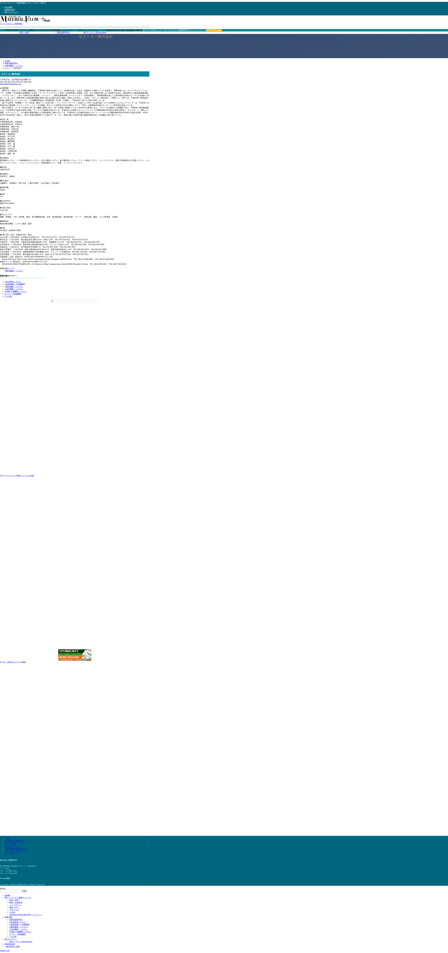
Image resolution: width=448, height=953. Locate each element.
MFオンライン (11, 939)
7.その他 (8, 296)
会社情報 (8, 7)
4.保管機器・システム (14, 289)
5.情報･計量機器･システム (16, 291)
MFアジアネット (12, 12)
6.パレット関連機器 (13, 294)
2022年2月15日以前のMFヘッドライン (25, 915)
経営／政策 (24, 32)
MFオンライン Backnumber (94, 32)
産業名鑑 (8, 917)
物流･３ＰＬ (14, 907)
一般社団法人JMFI (12, 947)
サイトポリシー (11, 853)
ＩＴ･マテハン (15, 905)
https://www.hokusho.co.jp (10, 84)
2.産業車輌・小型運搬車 (15, 284)
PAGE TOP (4, 951)
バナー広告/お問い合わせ (15, 848)
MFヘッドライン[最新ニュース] (18, 898)
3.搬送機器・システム (14, 271)
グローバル (14, 910)
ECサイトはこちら (214, 30)
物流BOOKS (10, 10)
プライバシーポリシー (14, 851)
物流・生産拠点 (15, 902)
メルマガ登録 (10, 843)
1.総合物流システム (13, 282)
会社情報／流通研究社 (14, 841)
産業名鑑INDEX (63, 32)
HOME (7, 839)
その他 (12, 912)
